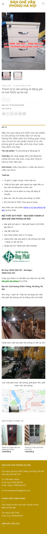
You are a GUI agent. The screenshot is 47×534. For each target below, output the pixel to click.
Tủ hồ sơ (8, 109)
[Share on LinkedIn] (24, 114)
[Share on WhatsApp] (4, 114)
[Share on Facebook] (8, 114)
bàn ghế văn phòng (10, 281)
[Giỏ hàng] (43, 4)
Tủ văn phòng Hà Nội (22, 86)
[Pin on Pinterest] (20, 114)
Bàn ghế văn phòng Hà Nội (22, 4)
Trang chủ (6, 86)
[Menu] (3, 4)
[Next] (41, 41)
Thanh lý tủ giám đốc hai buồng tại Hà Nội (11, 448)
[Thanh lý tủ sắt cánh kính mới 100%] (35, 435)
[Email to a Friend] (16, 114)
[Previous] (5, 41)
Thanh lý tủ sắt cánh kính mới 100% (34, 448)
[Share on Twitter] (12, 114)
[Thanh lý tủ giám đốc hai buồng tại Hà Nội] (12, 435)
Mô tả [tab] (4, 127)
